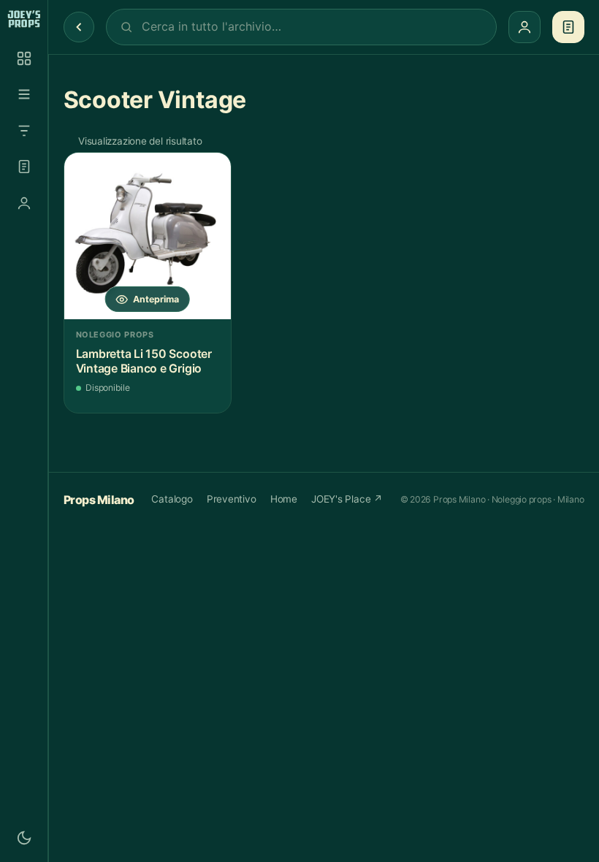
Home (283, 499)
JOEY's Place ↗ (347, 499)
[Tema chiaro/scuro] (24, 838)
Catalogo (171, 499)
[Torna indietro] (79, 27)
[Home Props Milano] (23, 19)
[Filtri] (24, 131)
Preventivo (231, 499)
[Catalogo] (24, 58)
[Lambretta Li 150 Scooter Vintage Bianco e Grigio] (147, 236)
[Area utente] (24, 203)
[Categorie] (24, 94)
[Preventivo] (24, 166)
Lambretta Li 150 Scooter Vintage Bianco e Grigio (144, 361)
